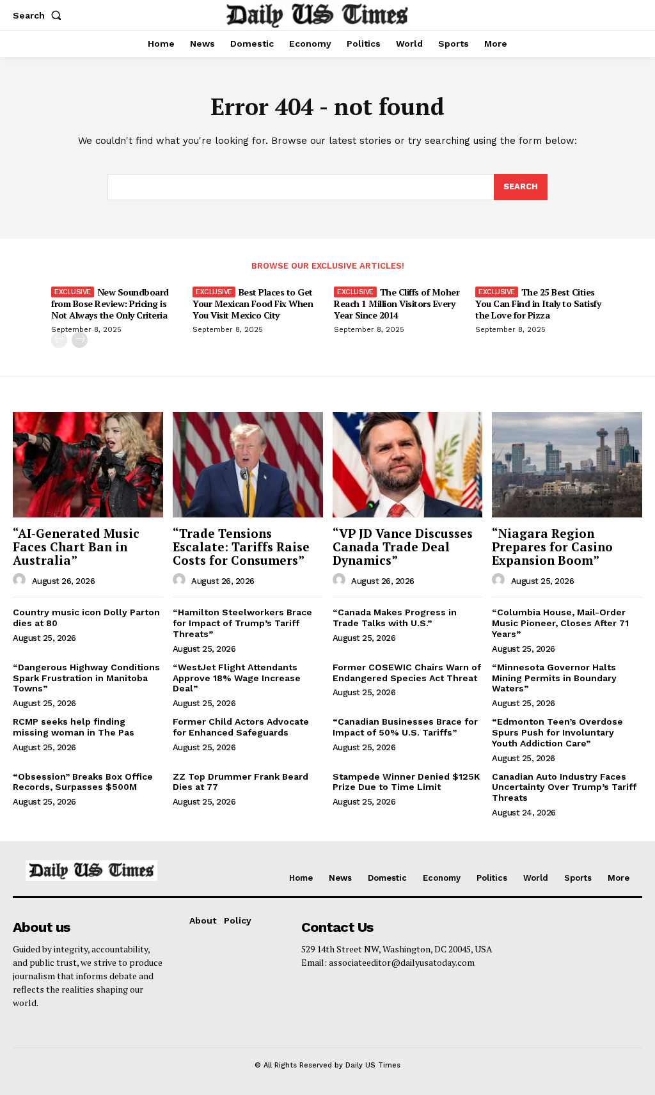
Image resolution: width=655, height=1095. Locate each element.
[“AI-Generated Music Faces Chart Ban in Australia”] (88, 464)
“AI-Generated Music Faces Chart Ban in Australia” (76, 546)
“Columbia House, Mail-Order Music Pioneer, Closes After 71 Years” (560, 623)
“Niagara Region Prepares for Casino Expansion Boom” (552, 546)
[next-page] (80, 340)
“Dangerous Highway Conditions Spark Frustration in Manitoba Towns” (86, 678)
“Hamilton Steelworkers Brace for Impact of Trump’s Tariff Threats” (242, 623)
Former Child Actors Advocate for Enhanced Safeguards (241, 726)
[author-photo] (21, 580)
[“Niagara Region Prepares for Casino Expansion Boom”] (567, 464)
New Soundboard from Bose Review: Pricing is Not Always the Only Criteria (110, 303)
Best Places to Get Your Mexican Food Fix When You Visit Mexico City (253, 303)
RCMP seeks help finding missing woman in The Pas (73, 726)
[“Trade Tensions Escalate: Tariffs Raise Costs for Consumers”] (248, 464)
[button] (40, 15)
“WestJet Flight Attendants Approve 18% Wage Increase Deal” (237, 678)
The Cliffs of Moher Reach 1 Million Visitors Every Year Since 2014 (396, 303)
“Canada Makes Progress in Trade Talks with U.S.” (395, 617)
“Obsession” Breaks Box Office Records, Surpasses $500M (83, 781)
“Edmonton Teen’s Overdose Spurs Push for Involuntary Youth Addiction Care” (557, 732)
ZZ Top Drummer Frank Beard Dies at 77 (240, 781)
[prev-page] (59, 340)
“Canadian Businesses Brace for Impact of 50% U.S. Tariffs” (405, 726)
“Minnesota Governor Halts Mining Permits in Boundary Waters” (554, 678)
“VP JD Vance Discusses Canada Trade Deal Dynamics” (403, 546)
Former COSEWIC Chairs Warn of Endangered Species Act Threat (407, 672)
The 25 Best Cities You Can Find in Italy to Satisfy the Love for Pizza (538, 303)
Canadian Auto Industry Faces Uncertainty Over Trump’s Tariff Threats (564, 787)
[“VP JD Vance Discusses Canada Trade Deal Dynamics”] (408, 464)
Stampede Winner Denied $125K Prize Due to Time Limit (406, 781)
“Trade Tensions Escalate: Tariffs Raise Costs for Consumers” (241, 546)
